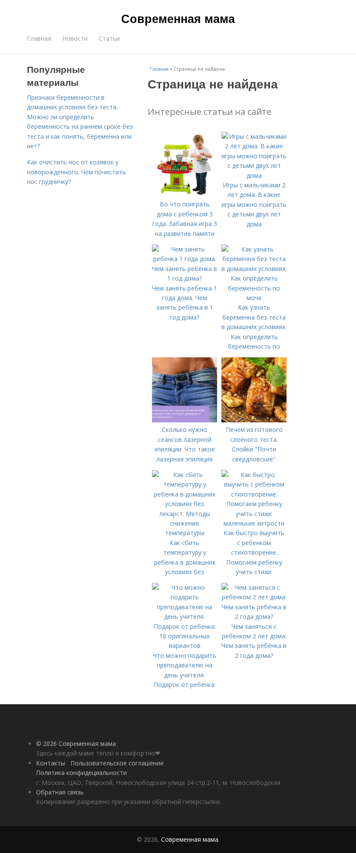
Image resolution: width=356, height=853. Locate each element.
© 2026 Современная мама (76, 743)
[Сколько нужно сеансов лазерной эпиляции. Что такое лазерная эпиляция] (184, 420)
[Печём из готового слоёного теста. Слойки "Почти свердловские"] (254, 420)
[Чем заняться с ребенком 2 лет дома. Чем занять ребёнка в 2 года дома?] (254, 616)
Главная (39, 38)
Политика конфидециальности (81, 772)
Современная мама (178, 18)
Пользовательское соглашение (117, 763)
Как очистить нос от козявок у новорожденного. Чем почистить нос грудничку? (76, 172)
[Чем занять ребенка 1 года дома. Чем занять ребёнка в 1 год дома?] (184, 278)
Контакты (50, 763)
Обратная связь (60, 792)
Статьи (109, 38)
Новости (75, 38)
